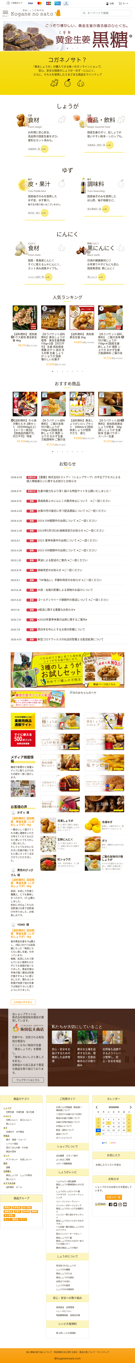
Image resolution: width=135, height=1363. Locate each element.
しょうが (7, 1108)
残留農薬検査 (62, 1315)
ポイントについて (64, 1138)
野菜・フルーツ (19, 1140)
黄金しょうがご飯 (64, 1238)
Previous (4, 36)
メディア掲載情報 (64, 1163)
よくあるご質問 (63, 1159)
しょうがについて (67, 1256)
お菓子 (18, 1211)
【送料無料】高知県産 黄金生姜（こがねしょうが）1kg (22, 821)
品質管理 (70, 1307)
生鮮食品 (17, 1207)
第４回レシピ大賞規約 (66, 1333)
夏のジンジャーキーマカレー (69, 1234)
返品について (62, 1134)
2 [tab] (62, 48)
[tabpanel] (67, 36)
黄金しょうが (12, 1175)
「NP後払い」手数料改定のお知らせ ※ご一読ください (66, 580)
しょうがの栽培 (63, 1285)
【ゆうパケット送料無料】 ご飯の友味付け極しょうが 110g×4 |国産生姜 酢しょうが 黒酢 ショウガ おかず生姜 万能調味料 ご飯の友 (110, 343)
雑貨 (5, 1163)
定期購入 (7, 1171)
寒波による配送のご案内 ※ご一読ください (59, 560)
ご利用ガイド (17, 3)
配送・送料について (65, 1130)
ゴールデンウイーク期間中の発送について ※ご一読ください (69, 599)
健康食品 (8, 1211)
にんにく (7, 1116)
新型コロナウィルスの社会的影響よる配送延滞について (67, 639)
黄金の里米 (11, 1151)
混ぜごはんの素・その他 (17, 1147)
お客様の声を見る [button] (23, 1002)
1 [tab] (57, 48)
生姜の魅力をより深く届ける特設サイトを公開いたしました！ (69, 491)
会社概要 (60, 1156)
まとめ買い (9, 1215)
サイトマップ (103, 1352)
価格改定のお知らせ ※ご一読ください (56, 570)
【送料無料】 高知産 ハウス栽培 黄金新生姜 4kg (25, 337)
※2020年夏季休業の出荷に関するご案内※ (58, 619)
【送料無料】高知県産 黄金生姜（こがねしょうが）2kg (22, 883)
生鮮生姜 (10, 1112)
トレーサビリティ (64, 1311)
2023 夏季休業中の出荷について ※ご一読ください (64, 540)
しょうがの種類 (63, 1269)
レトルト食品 (12, 1143)
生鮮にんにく (12, 1120)
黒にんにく (11, 1124)
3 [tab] (67, 48)
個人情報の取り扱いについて (39, 1352)
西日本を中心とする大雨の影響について (57, 629)
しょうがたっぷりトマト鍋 (68, 1191)
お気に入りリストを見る (108, 1164)
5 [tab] (77, 48)
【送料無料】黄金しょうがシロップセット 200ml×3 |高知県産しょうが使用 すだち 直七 (81, 427)
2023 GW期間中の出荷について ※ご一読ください (63, 550)
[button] (36, 149)
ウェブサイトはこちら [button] (28, 1080)
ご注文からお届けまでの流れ (69, 1114)
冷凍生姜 (20, 1112)
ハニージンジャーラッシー (68, 1201)
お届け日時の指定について (68, 1122)
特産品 (6, 1136)
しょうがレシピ (67, 1172)
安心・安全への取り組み (67, 1298)
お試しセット (26, 1159)
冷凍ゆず (10, 1132)
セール (19, 1187)
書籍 (8, 1167)
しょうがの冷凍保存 (65, 1289)
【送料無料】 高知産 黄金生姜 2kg (82, 335)
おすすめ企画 (9, 1183)
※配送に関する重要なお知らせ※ (52, 609)
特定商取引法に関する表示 (66, 1352)
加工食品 (27, 1207)
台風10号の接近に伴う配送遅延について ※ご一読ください (68, 510)
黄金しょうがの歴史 (65, 1277)
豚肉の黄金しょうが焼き (67, 1248)
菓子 (8, 1140)
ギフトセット (12, 1159)
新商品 (7, 1207)
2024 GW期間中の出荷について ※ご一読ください (63, 520)
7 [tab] (82, 371)
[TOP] (36, 12)
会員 (112, 3)
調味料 (34, 1211)
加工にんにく (26, 1120)
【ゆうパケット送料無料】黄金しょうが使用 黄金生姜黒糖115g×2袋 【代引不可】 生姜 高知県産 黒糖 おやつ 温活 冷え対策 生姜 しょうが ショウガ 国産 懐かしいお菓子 (53, 346)
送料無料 (10, 1187)
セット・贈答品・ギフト (15, 1219)
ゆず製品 (20, 1132)
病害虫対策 (75, 1315)
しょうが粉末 (26, 1175)
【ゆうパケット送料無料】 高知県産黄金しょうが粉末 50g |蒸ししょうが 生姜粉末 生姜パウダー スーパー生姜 (110, 428)
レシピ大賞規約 (67, 1323)
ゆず (5, 1128)
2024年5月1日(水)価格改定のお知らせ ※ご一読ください (67, 530)
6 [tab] (77, 371)
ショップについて (67, 1146)
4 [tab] (72, 48)
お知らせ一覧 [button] (114, 1197)
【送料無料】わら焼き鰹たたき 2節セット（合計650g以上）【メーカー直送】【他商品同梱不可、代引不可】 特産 (24, 428)
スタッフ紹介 (72, 1156)
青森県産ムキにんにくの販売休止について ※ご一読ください (70, 501)
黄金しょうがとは (64, 1273)
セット (6, 1155)
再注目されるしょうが (66, 1265)
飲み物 (26, 1211)
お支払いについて (64, 1126)
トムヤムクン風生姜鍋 (66, 1181)
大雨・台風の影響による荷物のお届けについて (61, 590)
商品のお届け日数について (68, 1118)
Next (130, 36)
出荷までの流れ (63, 1281)
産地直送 (60, 1307)
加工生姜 (30, 1112)
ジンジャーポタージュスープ (68, 1205)
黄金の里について (87, 1352)
